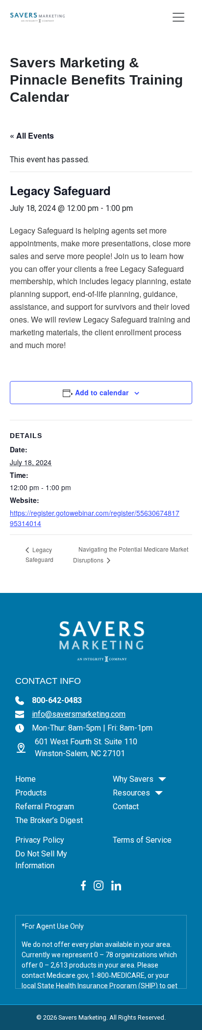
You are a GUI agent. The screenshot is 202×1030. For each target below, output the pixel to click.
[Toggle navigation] (178, 17)
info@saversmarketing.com (79, 714)
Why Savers (133, 779)
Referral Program (44, 806)
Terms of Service (142, 840)
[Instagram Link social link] (98, 885)
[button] (162, 779)
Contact (126, 806)
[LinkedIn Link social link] (116, 885)
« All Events (32, 135)
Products (31, 792)
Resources (131, 792)
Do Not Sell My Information (41, 859)
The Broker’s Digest (49, 820)
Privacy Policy (39, 840)
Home (25, 779)
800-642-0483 (57, 700)
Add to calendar (101, 392)
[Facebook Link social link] (83, 885)
